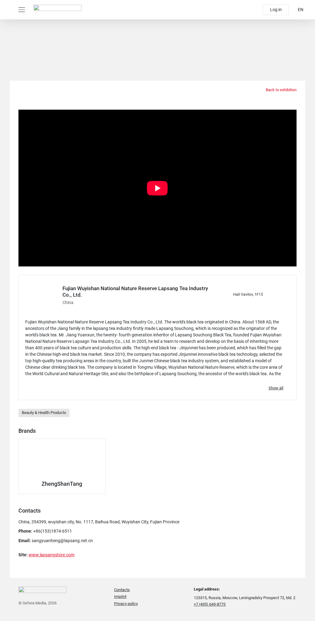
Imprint (120, 596)
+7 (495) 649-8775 (209, 604)
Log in (276, 9)
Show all (276, 388)
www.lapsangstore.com (51, 554)
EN (300, 9)
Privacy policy (126, 603)
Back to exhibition (281, 89)
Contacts (122, 589)
